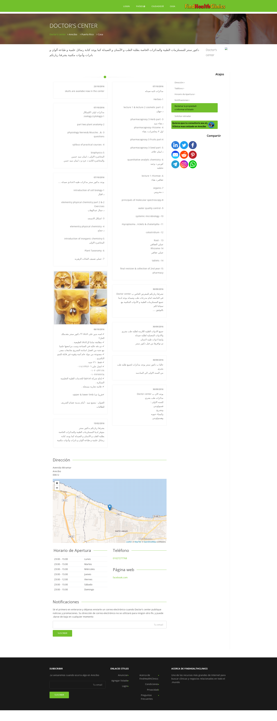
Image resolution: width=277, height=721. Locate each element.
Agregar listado (119, 680)
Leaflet (128, 541)
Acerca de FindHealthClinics (148, 677)
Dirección (179, 82)
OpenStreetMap (150, 541)
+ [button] (57, 483)
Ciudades (156, 6)
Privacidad (152, 689)
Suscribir (62, 633)
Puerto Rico (87, 34)
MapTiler (138, 541)
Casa (172, 6)
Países (139, 6)
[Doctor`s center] (110, 507)
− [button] (57, 488)
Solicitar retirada (182, 116)
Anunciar (123, 675)
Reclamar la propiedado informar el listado (185, 108)
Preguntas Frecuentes (147, 697)
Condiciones (151, 684)
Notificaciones (182, 100)
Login (126, 6)
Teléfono (179, 88)
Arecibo (73, 34)
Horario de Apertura (184, 94)
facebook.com (120, 577)
